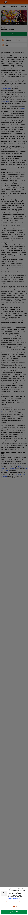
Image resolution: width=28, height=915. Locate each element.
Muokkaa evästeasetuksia (14, 902)
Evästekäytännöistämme (14, 898)
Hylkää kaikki (14, 907)
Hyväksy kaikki (13, 912)
